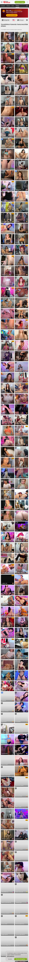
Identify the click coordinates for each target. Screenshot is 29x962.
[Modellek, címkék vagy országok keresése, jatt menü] (27, 5)
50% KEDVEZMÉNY (11, 15)
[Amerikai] (14, 20)
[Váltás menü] (1, 2)
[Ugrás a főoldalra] (9, 2)
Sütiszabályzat (10, 956)
